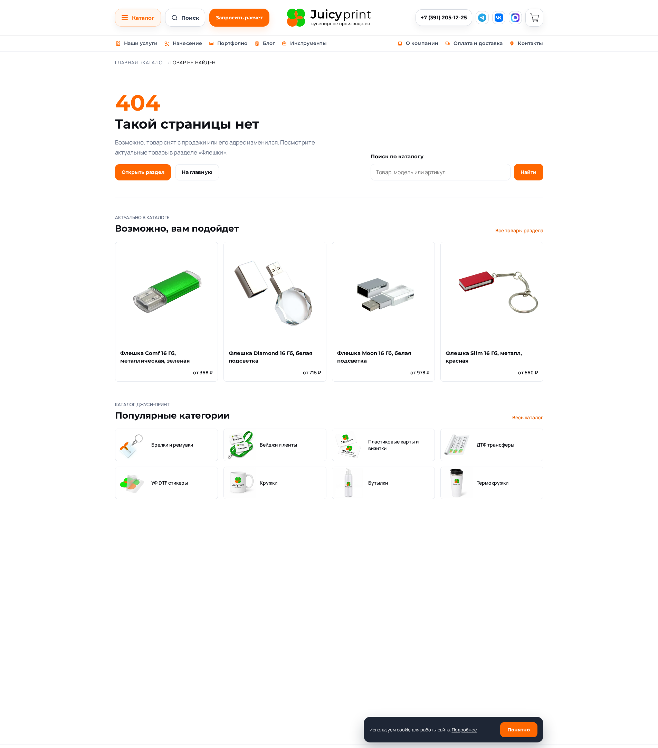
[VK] (498, 17)
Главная (126, 62)
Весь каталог (527, 417)
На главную (197, 172)
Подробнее (464, 730)
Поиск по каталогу (397, 156)
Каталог (154, 62)
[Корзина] (534, 18)
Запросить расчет (239, 18)
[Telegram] (482, 17)
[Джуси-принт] (329, 18)
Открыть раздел (143, 172)
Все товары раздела (519, 230)
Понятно (518, 730)
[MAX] (515, 17)
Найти (529, 172)
